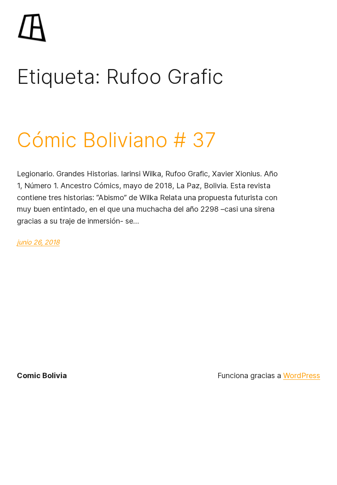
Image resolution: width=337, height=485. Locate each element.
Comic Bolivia (42, 375)
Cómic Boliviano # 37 (116, 140)
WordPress (301, 375)
